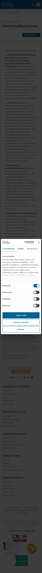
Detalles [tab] (21, 249)
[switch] (36, 292)
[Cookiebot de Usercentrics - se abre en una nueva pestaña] (25, 242)
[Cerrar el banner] (39, 242)
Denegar (21, 329)
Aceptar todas (21, 315)
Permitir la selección (21, 322)
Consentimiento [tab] (8, 249)
